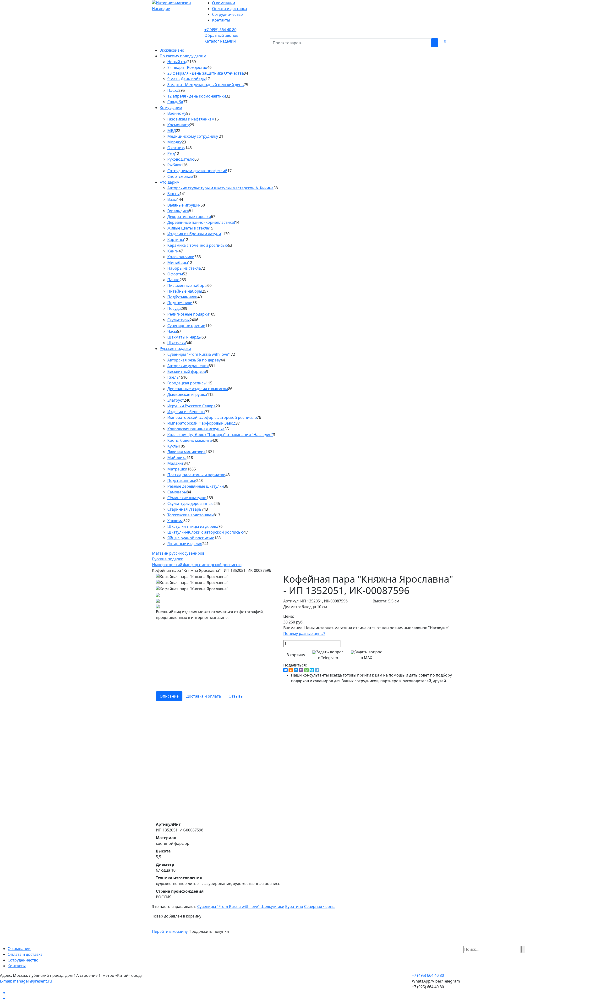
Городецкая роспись (186, 383)
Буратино (294, 906)
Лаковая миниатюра (186, 451)
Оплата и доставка (229, 8)
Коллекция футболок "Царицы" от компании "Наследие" (220, 434)
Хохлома (175, 520)
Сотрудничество (227, 14)
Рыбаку (174, 165)
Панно (173, 279)
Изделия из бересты (186, 411)
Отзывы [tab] (236, 696)
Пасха (172, 90)
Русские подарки (175, 348)
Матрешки (177, 469)
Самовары (177, 492)
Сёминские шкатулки (187, 497)
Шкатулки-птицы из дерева (192, 526)
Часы (172, 331)
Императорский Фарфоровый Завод (201, 423)
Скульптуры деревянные (190, 503)
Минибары (177, 262)
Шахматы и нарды (184, 337)
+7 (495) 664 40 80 (220, 29)
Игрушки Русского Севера (191, 406)
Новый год (177, 61)
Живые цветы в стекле (188, 228)
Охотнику (176, 147)
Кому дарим (171, 107)
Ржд (171, 153)
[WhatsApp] (306, 670)
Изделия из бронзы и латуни (194, 233)
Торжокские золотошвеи (190, 515)
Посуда (174, 308)
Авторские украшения (188, 365)
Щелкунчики (272, 906)
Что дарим (170, 182)
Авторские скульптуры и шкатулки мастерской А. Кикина (220, 188)
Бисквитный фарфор (186, 371)
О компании (223, 2)
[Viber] (301, 670)
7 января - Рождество (187, 67)
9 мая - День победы (186, 79)
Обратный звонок (221, 35)
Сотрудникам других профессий (197, 170)
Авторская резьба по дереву (194, 360)
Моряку (174, 142)
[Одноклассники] (291, 670)
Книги (173, 251)
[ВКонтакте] (285, 670)
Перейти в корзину (170, 931)
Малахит (175, 463)
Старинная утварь (184, 509)
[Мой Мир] (296, 670)
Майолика (176, 457)
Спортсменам (180, 176)
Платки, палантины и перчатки (196, 474)
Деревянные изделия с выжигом (197, 388)
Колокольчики (180, 256)
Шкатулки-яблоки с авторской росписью (205, 532)
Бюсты (173, 193)
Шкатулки (176, 342)
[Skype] (312, 670)
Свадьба (175, 101)
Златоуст (175, 400)
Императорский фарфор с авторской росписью (212, 417)
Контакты (221, 20)
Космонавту (178, 124)
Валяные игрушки (184, 205)
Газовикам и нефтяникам (190, 119)
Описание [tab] (169, 696)
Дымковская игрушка (187, 394)
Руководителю (180, 159)
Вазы (172, 199)
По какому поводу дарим (183, 56)
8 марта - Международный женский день (205, 84)
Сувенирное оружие (186, 325)
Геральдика (178, 210)
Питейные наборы (184, 291)
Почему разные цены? (304, 633)
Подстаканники (181, 480)
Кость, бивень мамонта (189, 440)
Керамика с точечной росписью (197, 245)
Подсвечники (179, 302)
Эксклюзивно (172, 50)
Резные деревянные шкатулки (195, 486)
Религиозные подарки (188, 314)
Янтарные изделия (184, 543)
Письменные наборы (187, 285)
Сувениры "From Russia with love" (199, 354)
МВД (171, 130)
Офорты (175, 274)
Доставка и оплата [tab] (203, 696)
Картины (175, 239)
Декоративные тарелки (189, 216)
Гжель (173, 377)
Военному (176, 113)
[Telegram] (317, 670)
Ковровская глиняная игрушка (195, 428)
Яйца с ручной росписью (190, 538)
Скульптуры (178, 319)
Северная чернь (319, 906)
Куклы (173, 446)
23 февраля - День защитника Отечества (205, 73)
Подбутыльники (182, 297)
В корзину (295, 654)
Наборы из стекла (184, 268)
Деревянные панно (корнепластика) (201, 222)
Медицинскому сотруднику (193, 136)
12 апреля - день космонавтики (196, 96)
